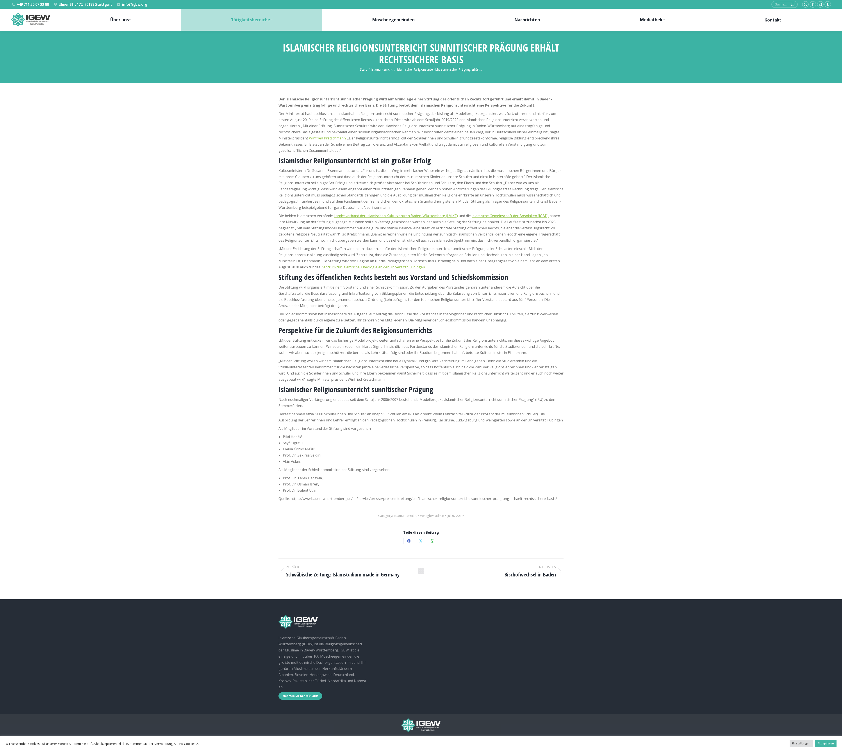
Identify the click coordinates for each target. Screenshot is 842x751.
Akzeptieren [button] (826, 743)
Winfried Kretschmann (327, 138)
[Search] (792, 4)
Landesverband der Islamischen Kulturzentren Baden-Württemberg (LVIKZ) (396, 215)
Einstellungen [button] (801, 743)
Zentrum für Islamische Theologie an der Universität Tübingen (373, 267)
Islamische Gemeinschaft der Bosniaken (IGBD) (510, 215)
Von (432, 515)
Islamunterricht (405, 515)
